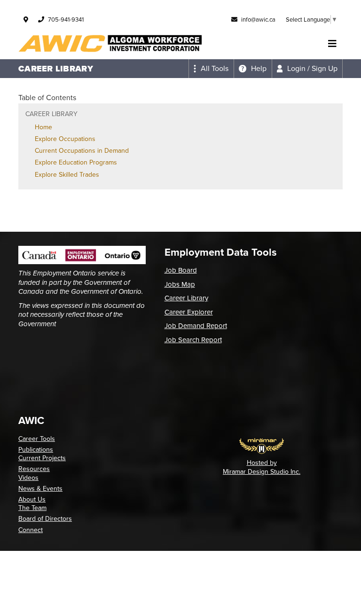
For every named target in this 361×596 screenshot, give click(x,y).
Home (43, 127)
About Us (32, 499)
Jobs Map (180, 284)
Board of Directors (45, 519)
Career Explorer (189, 312)
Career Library (186, 298)
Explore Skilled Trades (67, 175)
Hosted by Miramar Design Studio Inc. (261, 467)
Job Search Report (193, 340)
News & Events (40, 489)
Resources (34, 469)
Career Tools (36, 439)
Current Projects (42, 458)
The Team (32, 508)
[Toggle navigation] (332, 44)
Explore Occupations (65, 139)
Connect (30, 530)
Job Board (181, 270)
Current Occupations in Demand (82, 151)
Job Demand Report (196, 326)
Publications (35, 450)
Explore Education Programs (76, 162)
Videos (28, 478)
